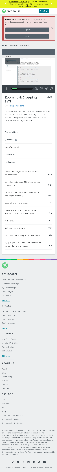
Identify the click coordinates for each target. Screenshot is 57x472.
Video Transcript (12, 147)
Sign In (27, 30)
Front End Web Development (14, 280)
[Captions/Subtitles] (41, 89)
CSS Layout (7, 351)
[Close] (51, 28)
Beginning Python (9, 315)
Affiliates (5, 403)
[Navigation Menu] (53, 11)
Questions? (11, 140)
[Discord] (44, 462)
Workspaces (10, 162)
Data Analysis (7, 291)
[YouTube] (18, 462)
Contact (5, 384)
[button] (6, 4)
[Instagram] (34, 462)
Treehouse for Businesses (12, 423)
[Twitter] (12, 462)
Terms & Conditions (12, 468)
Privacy (25, 468)
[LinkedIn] (28, 462)
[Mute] (46, 89)
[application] (28, 74)
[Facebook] (23, 462)
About (4, 369)
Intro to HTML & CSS (10, 343)
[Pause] (6, 89)
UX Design (6, 295)
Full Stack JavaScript (10, 284)
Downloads (10, 154)
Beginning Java (8, 323)
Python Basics (8, 347)
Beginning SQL (8, 319)
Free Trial (43, 11)
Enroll (27, 36)
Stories (5, 380)
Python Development (11, 287)
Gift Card (5, 388)
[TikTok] (39, 462)
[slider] (22, 89)
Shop (4, 411)
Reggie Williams (16, 106)
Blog (4, 373)
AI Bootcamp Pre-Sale (18, 2)
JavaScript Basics (9, 339)
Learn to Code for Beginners (14, 311)
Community (7, 377)
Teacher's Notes (12, 132)
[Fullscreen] (51, 89)
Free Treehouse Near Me (12, 415)
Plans (4, 400)
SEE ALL (6, 300)
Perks (4, 407)
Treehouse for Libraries (11, 419)
